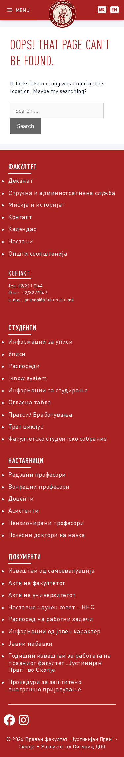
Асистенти (23, 510)
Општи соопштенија (37, 253)
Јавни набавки (30, 643)
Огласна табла (29, 402)
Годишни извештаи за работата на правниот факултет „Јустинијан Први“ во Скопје (59, 662)
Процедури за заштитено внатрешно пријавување (44, 685)
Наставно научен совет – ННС (51, 607)
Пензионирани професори (46, 522)
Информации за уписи (40, 341)
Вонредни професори (39, 486)
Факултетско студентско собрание (57, 438)
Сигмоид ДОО (89, 746)
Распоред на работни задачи (50, 618)
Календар (22, 228)
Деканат (20, 180)
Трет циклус (25, 426)
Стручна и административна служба (61, 192)
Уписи (17, 353)
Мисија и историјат (36, 204)
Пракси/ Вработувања (40, 414)
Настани (20, 241)
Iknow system (27, 377)
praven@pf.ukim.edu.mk (49, 299)
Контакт (20, 216)
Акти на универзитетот (42, 594)
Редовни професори (37, 474)
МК (102, 9)
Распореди (24, 365)
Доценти (21, 498)
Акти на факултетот (36, 582)
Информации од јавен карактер (54, 631)
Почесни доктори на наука (46, 534)
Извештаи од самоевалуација (51, 570)
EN (114, 9)
